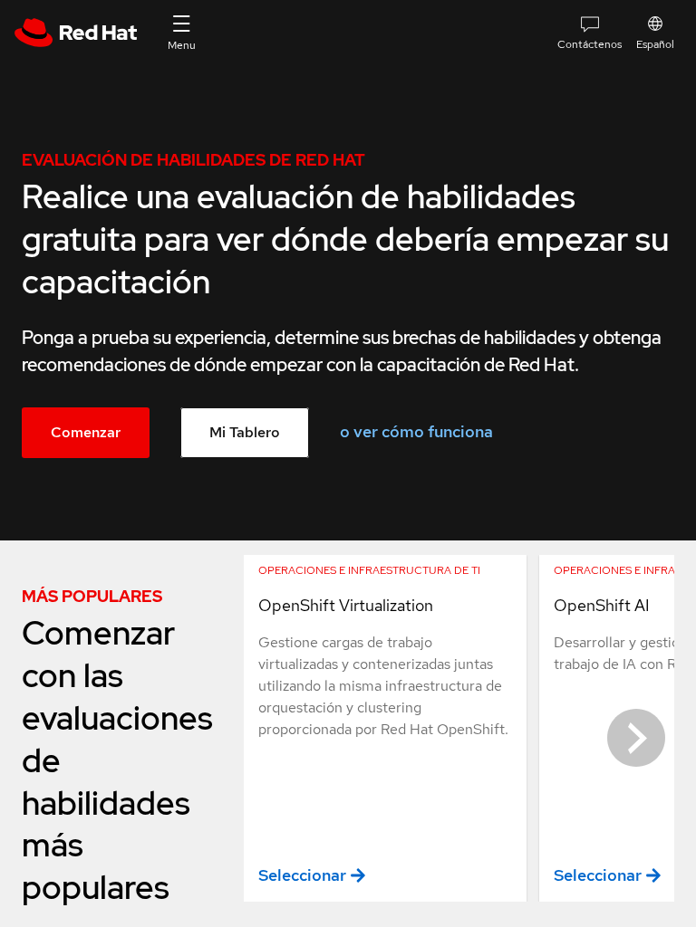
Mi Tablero (244, 432)
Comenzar (86, 432)
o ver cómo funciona (416, 431)
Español (655, 44)
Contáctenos (589, 44)
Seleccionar (302, 875)
